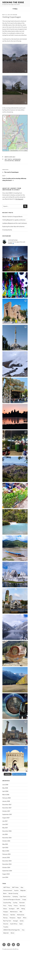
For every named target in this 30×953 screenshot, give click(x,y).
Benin (5, 893)
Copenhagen (17, 159)
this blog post (19, 199)
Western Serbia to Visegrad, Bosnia (12, 216)
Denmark (17, 160)
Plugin (25, 150)
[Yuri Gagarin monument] (15, 653)
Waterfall (6, 933)
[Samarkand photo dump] (15, 732)
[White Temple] (15, 574)
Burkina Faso (6, 896)
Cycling (15, 902)
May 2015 (5, 844)
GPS (18, 908)
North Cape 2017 (10, 156)
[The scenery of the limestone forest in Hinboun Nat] (15, 469)
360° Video (15, 887)
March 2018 (5, 794)
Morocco (5, 915)
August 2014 (6, 874)
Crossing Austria (7, 230)
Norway (5, 918)
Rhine (24, 918)
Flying (10, 905)
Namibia (12, 915)
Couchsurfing (9, 160)
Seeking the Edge (13, 2)
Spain (21, 924)
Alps (22, 887)
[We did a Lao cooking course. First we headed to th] (15, 495)
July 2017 (5, 821)
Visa (23, 930)
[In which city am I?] (15, 390)
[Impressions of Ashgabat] (15, 337)
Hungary (5, 911)
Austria (16, 890)
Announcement (7, 890)
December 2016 (7, 831)
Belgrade (23, 890)
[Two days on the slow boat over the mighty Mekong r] (15, 548)
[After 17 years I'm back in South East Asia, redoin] (15, 601)
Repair (19, 918)
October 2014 (6, 867)
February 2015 (6, 854)
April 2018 (5, 791)
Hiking (23, 908)
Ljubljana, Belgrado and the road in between (14, 223)
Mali (21, 911)
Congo (24, 899)
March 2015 (5, 851)
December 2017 (6, 804)
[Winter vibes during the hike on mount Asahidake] (15, 364)
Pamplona (12, 918)
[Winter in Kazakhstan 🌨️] (15, 627)
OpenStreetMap (14, 150)
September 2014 (7, 870)
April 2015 (5, 847)
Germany (22, 905)
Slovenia (5, 924)
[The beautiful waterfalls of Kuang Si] (15, 522)
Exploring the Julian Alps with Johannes (13, 226)
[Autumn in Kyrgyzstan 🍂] (15, 680)
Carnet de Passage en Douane (11, 899)
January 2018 (6, 801)
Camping (15, 896)
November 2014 (7, 864)
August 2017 (6, 818)
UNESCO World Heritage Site (11, 930)
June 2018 (5, 784)
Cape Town (23, 896)
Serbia (22, 921)
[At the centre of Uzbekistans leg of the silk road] (15, 758)
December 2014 (7, 861)
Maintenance (14, 911)
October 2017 (6, 811)
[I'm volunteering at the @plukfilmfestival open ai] (15, 258)
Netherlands (20, 915)
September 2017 (7, 814)
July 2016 (5, 834)
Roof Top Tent (7, 921)
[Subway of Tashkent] (15, 706)
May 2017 (5, 827)
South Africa (13, 924)
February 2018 (6, 798)
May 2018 (5, 788)
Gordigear (12, 908)
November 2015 (7, 837)
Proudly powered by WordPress (10, 949)
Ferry (4, 905)
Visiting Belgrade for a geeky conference (13, 220)
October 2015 (6, 841)
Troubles (5, 927)
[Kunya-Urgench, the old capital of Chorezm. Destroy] (15, 311)
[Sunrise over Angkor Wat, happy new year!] (15, 416)
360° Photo (8, 159)
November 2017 (6, 808)
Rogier (15, 14)
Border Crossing (13, 893)
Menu (15, 8)
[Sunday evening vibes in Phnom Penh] (15, 443)
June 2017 (5, 824)
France (16, 905)
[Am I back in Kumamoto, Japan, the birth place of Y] (15, 285)
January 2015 (6, 857)
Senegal (15, 921)
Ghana (5, 908)
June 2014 (5, 877)
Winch (12, 933)
